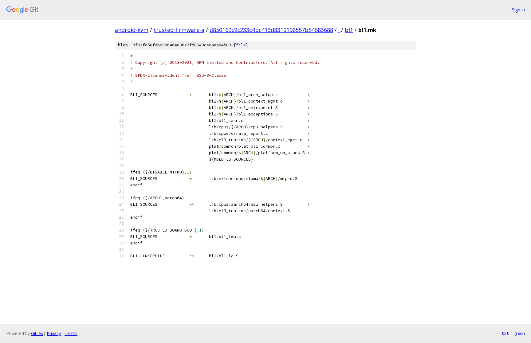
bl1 (349, 29)
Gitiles (37, 333)
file (241, 45)
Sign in (518, 10)
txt (505, 333)
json (520, 333)
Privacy (54, 333)
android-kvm (131, 29)
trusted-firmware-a (179, 29)
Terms (71, 333)
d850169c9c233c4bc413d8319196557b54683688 (271, 29)
